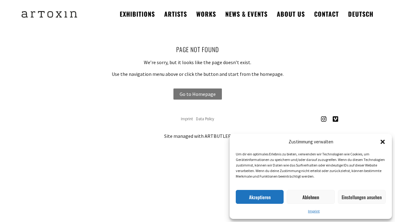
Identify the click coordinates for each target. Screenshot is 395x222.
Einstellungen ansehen (362, 197)
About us (291, 13)
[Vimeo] (335, 119)
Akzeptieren (260, 197)
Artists (175, 13)
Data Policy (205, 118)
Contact (326, 13)
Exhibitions (137, 13)
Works (206, 13)
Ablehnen (310, 197)
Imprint (314, 211)
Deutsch (360, 13)
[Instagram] (323, 119)
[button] (383, 142)
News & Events (246, 13)
